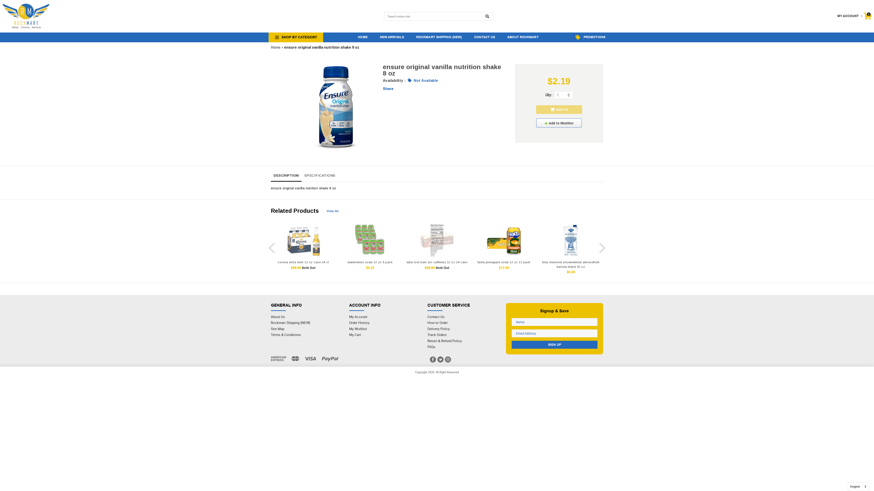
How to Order (437, 322)
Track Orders (437, 334)
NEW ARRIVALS (392, 37)
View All (332, 211)
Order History (359, 322)
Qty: (548, 95)
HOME (362, 37)
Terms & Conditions (286, 334)
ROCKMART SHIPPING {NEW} (439, 37)
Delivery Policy (438, 328)
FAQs (431, 346)
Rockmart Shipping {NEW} (290, 322)
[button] (559, 123)
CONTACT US (484, 37)
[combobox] (858, 486)
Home (275, 47)
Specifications (319, 175)
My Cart (355, 334)
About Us (278, 316)
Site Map (277, 328)
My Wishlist (358, 328)
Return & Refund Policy (444, 340)
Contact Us (436, 316)
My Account (358, 316)
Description (286, 175)
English (855, 486)
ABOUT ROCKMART (523, 37)
